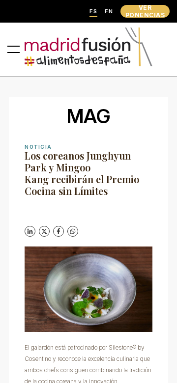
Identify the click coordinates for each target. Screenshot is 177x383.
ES (93, 11)
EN (109, 11)
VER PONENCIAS (145, 11)
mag (89, 116)
